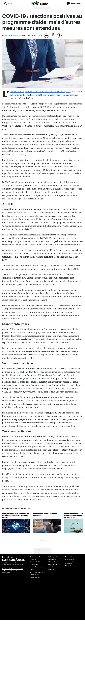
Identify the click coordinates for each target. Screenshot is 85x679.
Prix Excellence (69, 566)
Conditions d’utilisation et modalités (12, 569)
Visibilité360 (51, 562)
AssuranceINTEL (52, 569)
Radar (32, 569)
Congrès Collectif (70, 559)
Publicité (50, 567)
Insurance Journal (35, 577)
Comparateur (34, 564)
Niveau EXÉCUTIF (35, 562)
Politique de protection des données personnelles (12, 571)
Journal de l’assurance (36, 567)
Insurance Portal (35, 574)
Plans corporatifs (52, 564)
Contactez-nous (6, 567)
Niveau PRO (33, 559)
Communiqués (52, 559)
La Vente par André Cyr (36, 572)
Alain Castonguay (11, 35)
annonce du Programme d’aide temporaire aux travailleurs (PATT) (40, 91)
